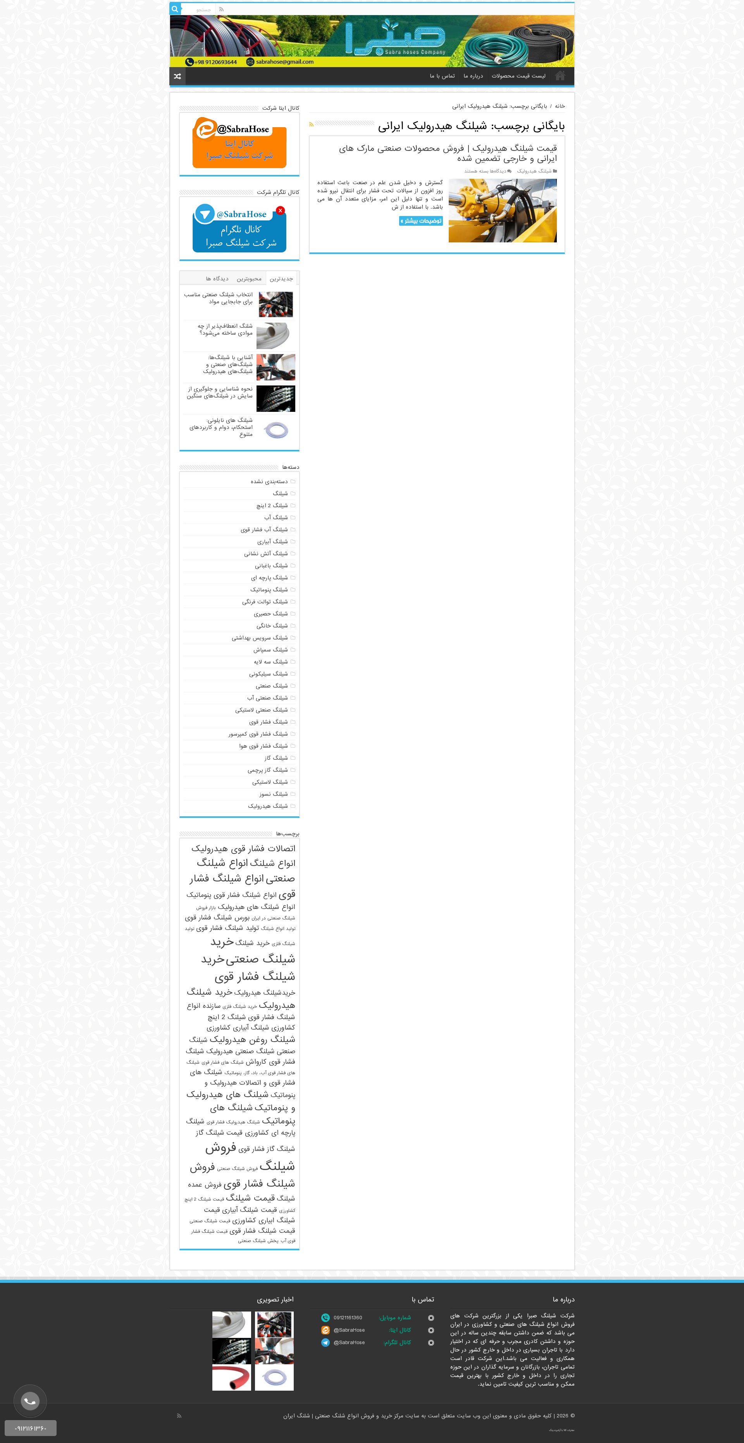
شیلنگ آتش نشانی (266, 554)
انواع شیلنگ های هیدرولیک (256, 907)
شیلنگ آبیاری (272, 541)
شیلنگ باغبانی (271, 566)
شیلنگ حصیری (271, 614)
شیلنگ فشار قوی (268, 722)
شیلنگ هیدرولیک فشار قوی (233, 1122)
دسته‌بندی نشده (269, 481)
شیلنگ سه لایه (271, 662)
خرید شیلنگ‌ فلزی (239, 1006)
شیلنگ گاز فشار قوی (266, 1149)
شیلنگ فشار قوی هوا (263, 746)
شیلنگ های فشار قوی (223, 1062)
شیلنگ (280, 493)
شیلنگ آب (276, 517)
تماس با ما (442, 76)
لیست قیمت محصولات (519, 76)
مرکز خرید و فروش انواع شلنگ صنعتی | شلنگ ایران (344, 1416)
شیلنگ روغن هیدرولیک (252, 1039)
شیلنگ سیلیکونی (268, 674)
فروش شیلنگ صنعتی (237, 1168)
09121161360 (348, 1317)
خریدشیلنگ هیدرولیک (264, 993)
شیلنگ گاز (276, 758)
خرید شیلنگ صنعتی (252, 950)
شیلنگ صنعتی (272, 686)
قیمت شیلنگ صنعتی (209, 1221)
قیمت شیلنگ (250, 1198)
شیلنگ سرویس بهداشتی (260, 638)
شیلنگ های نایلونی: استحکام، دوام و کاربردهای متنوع (221, 427)
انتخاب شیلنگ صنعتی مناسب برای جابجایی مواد (218, 298)
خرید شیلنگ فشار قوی (248, 968)
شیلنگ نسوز (274, 794)
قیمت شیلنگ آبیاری (249, 1210)
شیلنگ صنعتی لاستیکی (261, 710)
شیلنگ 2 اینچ (272, 505)
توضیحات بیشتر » (421, 221)
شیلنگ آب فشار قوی (264, 529)
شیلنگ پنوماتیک (269, 590)
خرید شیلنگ (252, 943)
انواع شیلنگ (272, 863)
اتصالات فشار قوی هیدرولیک (243, 848)
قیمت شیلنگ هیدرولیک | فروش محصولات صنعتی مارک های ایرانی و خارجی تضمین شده (448, 153)
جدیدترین (281, 279)
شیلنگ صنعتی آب (267, 698)
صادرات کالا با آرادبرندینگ (562, 1430)
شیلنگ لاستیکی (270, 782)
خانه (560, 75)
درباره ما (473, 76)
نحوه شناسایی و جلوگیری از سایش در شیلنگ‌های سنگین (220, 392)
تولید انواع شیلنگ (278, 928)
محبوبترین (249, 279)
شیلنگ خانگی (272, 626)
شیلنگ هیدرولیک (534, 171)
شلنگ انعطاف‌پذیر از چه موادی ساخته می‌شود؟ (225, 329)
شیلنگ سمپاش (270, 650)
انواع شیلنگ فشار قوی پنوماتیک (231, 895)
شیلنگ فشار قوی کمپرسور (258, 734)
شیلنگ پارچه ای (269, 578)
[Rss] (221, 9)
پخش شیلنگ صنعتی (258, 1240)
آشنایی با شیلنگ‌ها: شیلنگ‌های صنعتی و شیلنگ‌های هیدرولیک (228, 364)
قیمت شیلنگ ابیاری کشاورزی (249, 1215)
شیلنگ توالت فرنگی (265, 602)
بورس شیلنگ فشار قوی (217, 917)
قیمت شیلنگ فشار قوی (262, 1231)
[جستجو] (175, 9)
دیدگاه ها (217, 279)
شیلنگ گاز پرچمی (268, 770)
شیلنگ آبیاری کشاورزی (238, 1028)
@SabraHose (349, 1330)
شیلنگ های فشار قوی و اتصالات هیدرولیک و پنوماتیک (242, 1084)
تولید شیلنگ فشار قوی (227, 928)
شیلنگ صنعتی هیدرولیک (240, 1051)
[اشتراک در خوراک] (311, 125)
